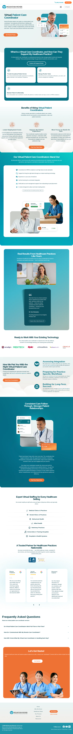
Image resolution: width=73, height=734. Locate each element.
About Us (38, 716)
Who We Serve (38, 709)
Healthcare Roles (38, 711)
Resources (38, 718)
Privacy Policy (64, 729)
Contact (70, 729)
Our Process (38, 713)
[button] (61, 7)
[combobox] (67, 7)
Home (38, 706)
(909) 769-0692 (59, 2)
